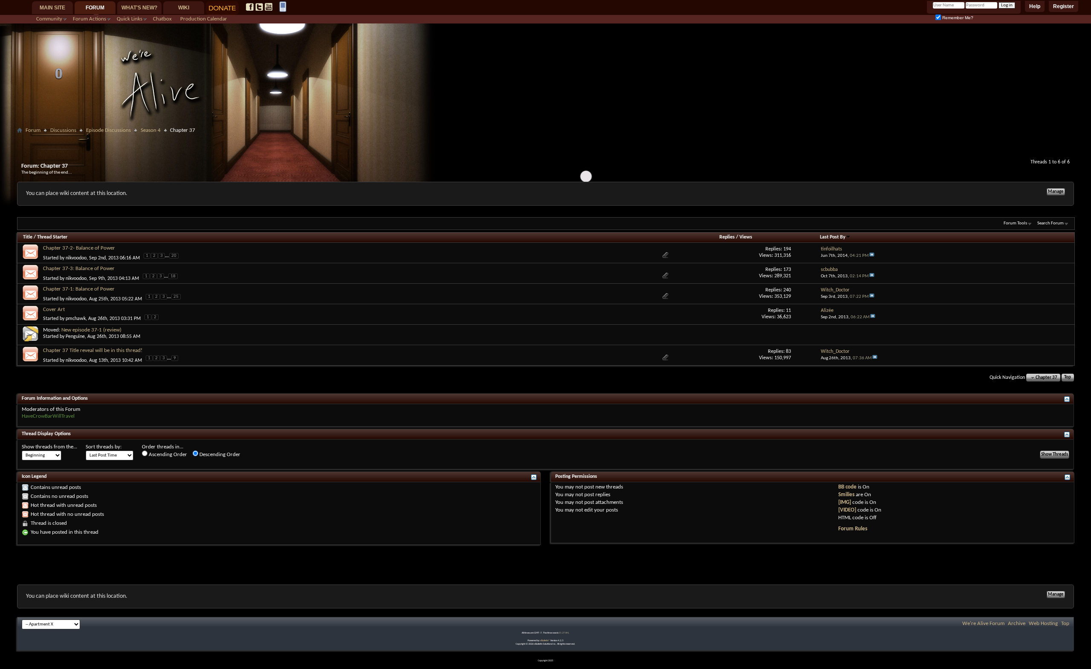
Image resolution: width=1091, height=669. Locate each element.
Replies (727, 237)
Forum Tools (1015, 223)
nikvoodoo (76, 257)
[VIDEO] (847, 510)
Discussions (63, 130)
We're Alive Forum (983, 623)
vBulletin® (545, 640)
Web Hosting (1043, 623)
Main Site (52, 8)
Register (1063, 6)
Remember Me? (957, 17)
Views (745, 237)
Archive (1016, 623)
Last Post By (833, 237)
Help (1034, 6)
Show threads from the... (49, 447)
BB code (847, 487)
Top (1067, 377)
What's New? (139, 8)
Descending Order (219, 454)
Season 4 (151, 130)
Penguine (75, 336)
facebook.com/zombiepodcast (250, 7)
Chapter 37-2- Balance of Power (79, 248)
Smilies (846, 494)
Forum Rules (852, 529)
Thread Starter (52, 237)
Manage (1056, 191)
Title (27, 237)
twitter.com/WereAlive (259, 7)
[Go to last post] (872, 255)
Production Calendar (203, 19)
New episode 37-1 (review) (91, 330)
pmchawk (76, 318)
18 (173, 276)
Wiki (183, 8)
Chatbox (162, 19)
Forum (95, 8)
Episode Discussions (108, 130)
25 (176, 296)
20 (173, 255)
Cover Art (54, 309)
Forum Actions (89, 19)
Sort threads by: (103, 447)
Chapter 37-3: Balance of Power (79, 268)
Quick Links (129, 19)
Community (49, 19)
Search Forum (1050, 223)
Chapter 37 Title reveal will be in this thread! (92, 350)
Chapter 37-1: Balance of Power (79, 289)
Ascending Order (167, 454)
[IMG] (844, 502)
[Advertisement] (545, 139)
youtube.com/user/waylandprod (268, 7)
